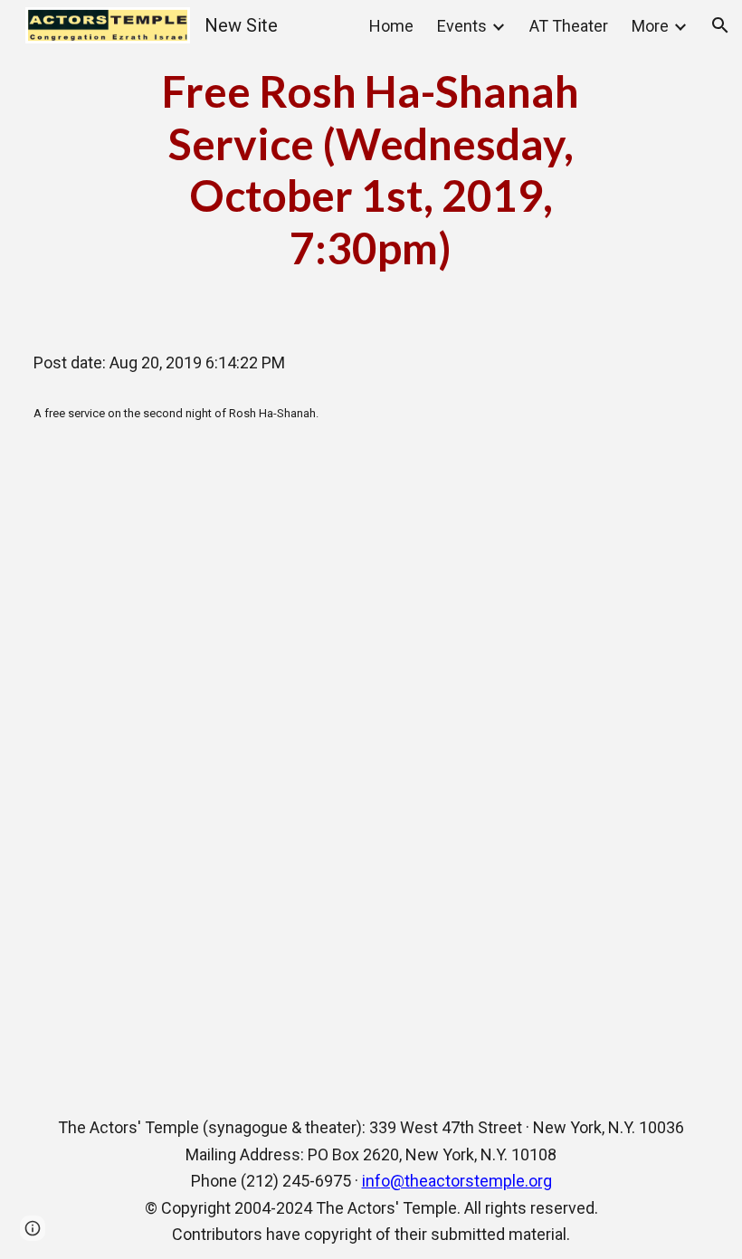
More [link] (650, 25)
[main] (370, 169)
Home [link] (391, 25)
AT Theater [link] (568, 25)
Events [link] (462, 25)
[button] (720, 25)
